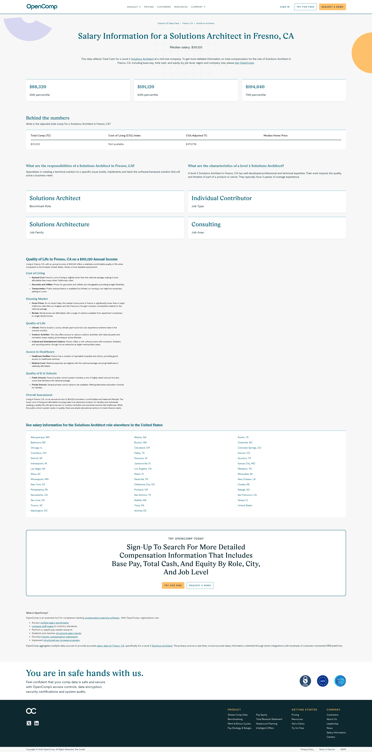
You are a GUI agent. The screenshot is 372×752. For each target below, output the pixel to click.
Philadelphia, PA (39, 489)
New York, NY (38, 484)
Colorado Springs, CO (249, 447)
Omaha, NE (244, 484)
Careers (331, 737)
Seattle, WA (140, 500)
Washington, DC (39, 510)
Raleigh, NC (244, 489)
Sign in (285, 7)
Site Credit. (80, 749)
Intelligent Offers (265, 728)
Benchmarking (235, 719)
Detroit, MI (36, 458)
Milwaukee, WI (245, 474)
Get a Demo (298, 723)
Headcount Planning (266, 723)
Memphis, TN (245, 468)
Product (234, 709)
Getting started (304, 709)
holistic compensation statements (60, 636)
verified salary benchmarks (54, 622)
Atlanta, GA (140, 437)
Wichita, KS (140, 510)
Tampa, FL (243, 500)
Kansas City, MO (246, 463)
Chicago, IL (36, 447)
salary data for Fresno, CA (110, 645)
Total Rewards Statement (269, 719)
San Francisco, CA (247, 495)
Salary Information (336, 732)
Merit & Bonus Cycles (239, 723)
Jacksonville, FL (142, 463)
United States (245, 505)
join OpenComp (244, 62)
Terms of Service (327, 749)
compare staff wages (43, 626)
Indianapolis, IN (39, 463)
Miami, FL (139, 474)
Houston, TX (244, 458)
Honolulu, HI (140, 458)
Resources (181, 7)
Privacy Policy (307, 749)
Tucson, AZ (37, 505)
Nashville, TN (141, 479)
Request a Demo (333, 7)
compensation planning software (102, 617)
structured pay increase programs (62, 640)
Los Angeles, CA (143, 468)
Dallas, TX (139, 453)
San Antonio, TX (142, 495)
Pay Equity (261, 714)
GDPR (343, 749)
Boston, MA (140, 442)
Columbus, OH (38, 453)
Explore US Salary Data (168, 23)
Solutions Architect (205, 23)
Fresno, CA (188, 23)
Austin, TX (243, 437)
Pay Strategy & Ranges (239, 728)
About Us (332, 719)
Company (334, 709)
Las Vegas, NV (38, 468)
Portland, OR (141, 489)
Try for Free (305, 7)
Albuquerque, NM (40, 437)
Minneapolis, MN (40, 479)
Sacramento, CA (39, 495)
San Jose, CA (38, 500)
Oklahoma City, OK (144, 484)
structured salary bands (68, 633)
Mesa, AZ (36, 474)
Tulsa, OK (139, 505)
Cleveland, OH (142, 447)
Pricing (149, 7)
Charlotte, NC (245, 442)
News (330, 728)
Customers (164, 7)
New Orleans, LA (247, 479)
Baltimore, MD (38, 442)
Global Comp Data (238, 714)
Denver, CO (244, 453)
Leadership (332, 723)
